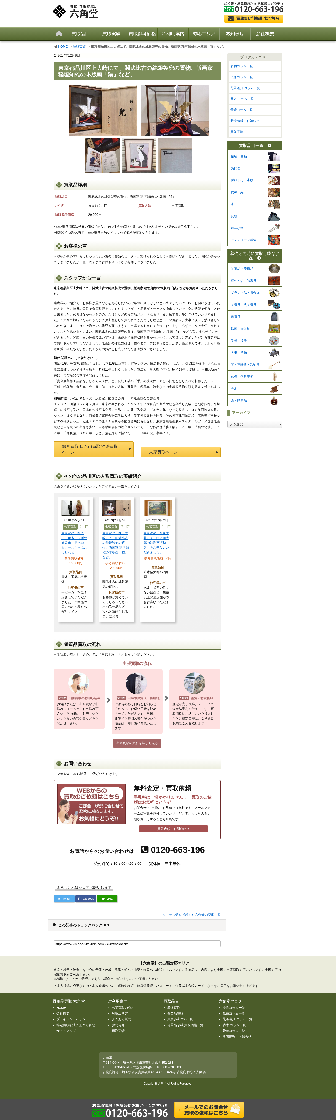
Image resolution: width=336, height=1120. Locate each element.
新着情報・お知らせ (244, 121)
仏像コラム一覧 (241, 77)
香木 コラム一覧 (242, 99)
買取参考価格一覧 (180, 1019)
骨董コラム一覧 (241, 110)
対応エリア (120, 1013)
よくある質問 (121, 1019)
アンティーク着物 (243, 240)
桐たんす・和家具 (243, 281)
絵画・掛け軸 (240, 328)
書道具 (235, 316)
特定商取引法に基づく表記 (75, 1025)
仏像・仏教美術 (242, 376)
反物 (234, 216)
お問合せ (118, 1025)
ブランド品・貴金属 (245, 292)
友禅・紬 (237, 192)
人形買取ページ (163, 452)
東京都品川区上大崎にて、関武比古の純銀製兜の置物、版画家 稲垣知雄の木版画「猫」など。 (115, 545)
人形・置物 (239, 352)
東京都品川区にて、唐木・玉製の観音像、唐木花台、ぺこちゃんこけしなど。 (74, 542)
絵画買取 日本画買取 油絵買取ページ (90, 449)
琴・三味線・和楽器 (245, 365)
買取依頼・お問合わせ (173, 829)
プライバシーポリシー (72, 1019)
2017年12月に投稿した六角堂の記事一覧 (191, 915)
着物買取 (173, 1007)
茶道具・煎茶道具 (243, 305)
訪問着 (235, 168)
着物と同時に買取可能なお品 (255, 255)
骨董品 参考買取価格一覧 (185, 1025)
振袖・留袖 (239, 156)
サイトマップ (66, 1031)
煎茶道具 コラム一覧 (245, 88)
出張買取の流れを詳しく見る (137, 743)
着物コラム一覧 (241, 66)
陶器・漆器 (239, 341)
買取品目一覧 (251, 145)
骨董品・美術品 (242, 268)
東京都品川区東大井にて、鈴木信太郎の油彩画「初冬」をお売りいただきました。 (156, 542)
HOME (63, 46)
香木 (234, 388)
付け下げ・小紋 (242, 180)
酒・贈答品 (239, 400)
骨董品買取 (175, 1013)
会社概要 (62, 1013)
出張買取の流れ (123, 1007)
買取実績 (79, 46)
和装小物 (237, 228)
